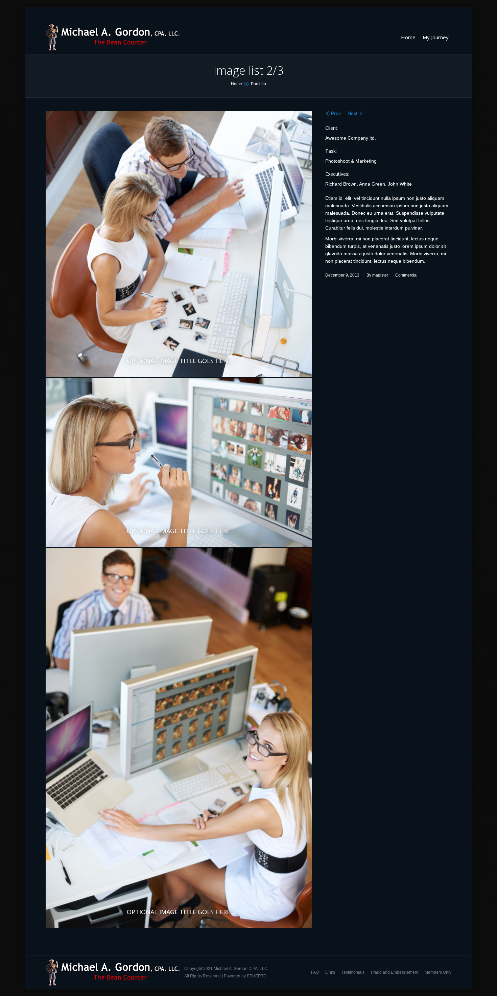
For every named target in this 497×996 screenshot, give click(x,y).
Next (352, 113)
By (377, 275)
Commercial (406, 275)
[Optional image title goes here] (179, 244)
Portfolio (258, 83)
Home (236, 83)
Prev (336, 113)
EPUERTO (256, 976)
